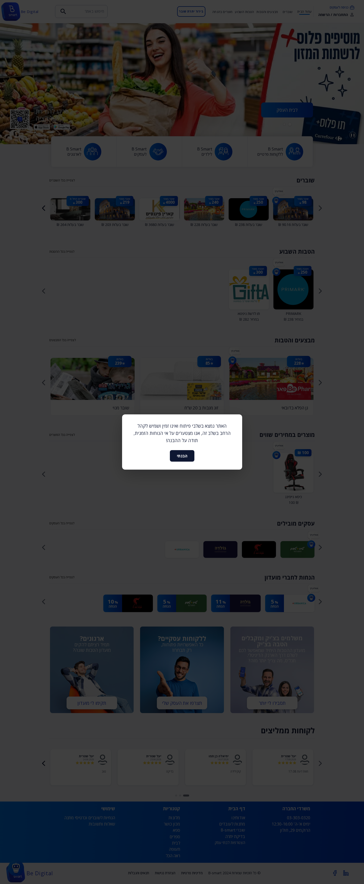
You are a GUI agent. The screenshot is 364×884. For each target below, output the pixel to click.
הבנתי (182, 456)
